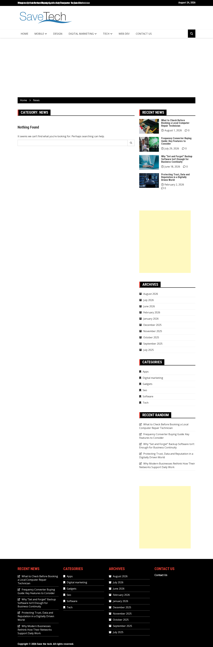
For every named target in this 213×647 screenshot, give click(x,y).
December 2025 (152, 325)
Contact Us (144, 33)
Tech (106, 33)
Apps (146, 371)
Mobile (39, 33)
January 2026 (151, 318)
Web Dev (124, 33)
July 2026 (148, 300)
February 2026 (151, 312)
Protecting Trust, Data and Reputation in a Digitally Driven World (175, 177)
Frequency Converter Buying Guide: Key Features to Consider (176, 141)
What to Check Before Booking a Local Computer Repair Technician (54, 2)
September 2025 (152, 343)
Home (24, 33)
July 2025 (148, 350)
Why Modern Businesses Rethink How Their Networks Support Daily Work (167, 465)
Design (57, 33)
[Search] (131, 143)
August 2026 (150, 294)
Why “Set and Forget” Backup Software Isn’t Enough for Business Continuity (176, 159)
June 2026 (149, 306)
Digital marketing (81, 33)
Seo (145, 390)
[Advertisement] (106, 67)
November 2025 (152, 331)
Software (148, 396)
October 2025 (151, 337)
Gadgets (147, 384)
